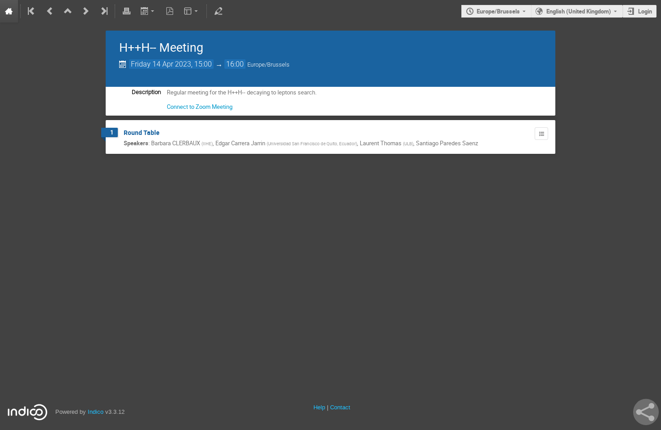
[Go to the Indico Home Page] (9, 11)
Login (645, 11)
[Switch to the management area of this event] (218, 11)
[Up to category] (68, 11)
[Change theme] (192, 11)
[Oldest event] (32, 11)
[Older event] (50, 11)
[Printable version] (126, 11)
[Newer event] (86, 11)
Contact (340, 407)
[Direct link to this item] (166, 133)
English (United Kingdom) (578, 11)
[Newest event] (103, 11)
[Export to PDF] (170, 11)
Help (319, 407)
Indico (95, 412)
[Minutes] (541, 133)
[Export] (148, 11)
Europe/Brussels (498, 11)
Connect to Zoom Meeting (199, 107)
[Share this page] (646, 412)
